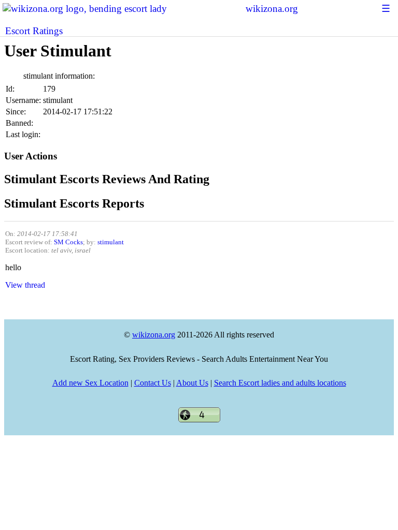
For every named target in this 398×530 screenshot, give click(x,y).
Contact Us (152, 382)
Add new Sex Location (90, 382)
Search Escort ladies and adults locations (280, 382)
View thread (25, 285)
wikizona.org (272, 8)
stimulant (110, 242)
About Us (192, 382)
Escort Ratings (34, 30)
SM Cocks (68, 242)
